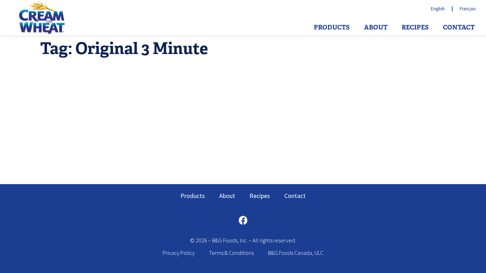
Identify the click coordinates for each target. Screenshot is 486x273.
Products (332, 27)
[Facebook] (243, 220)
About (375, 27)
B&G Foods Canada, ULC (295, 252)
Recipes (415, 27)
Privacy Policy (179, 252)
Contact (459, 27)
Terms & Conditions (231, 252)
